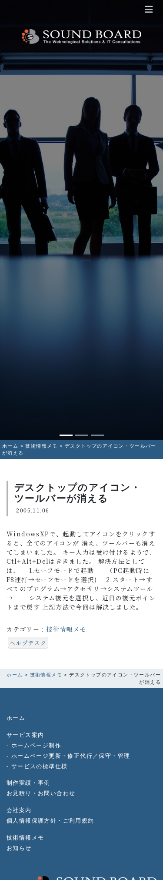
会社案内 (19, 810)
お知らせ (19, 848)
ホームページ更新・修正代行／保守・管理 (70, 756)
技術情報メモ (66, 629)
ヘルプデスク (28, 643)
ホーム (16, 718)
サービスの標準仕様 (39, 766)
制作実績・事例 (28, 783)
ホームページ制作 (36, 746)
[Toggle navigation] (148, 9)
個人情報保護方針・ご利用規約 (50, 821)
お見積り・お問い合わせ (41, 793)
